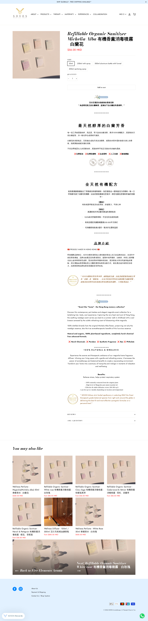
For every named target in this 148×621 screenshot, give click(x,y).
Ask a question (74, 421)
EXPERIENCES (83, 14)
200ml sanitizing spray (77, 69)
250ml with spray (83, 63)
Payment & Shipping (39, 592)
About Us (35, 588)
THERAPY (57, 14)
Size (69, 60)
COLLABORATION (100, 14)
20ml (71, 63)
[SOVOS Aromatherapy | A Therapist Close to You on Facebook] (15, 589)
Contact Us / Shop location (41, 596)
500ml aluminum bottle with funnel (108, 63)
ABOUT (34, 14)
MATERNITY (69, 14)
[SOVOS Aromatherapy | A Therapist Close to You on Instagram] (21, 589)
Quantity (72, 74)
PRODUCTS (45, 14)
